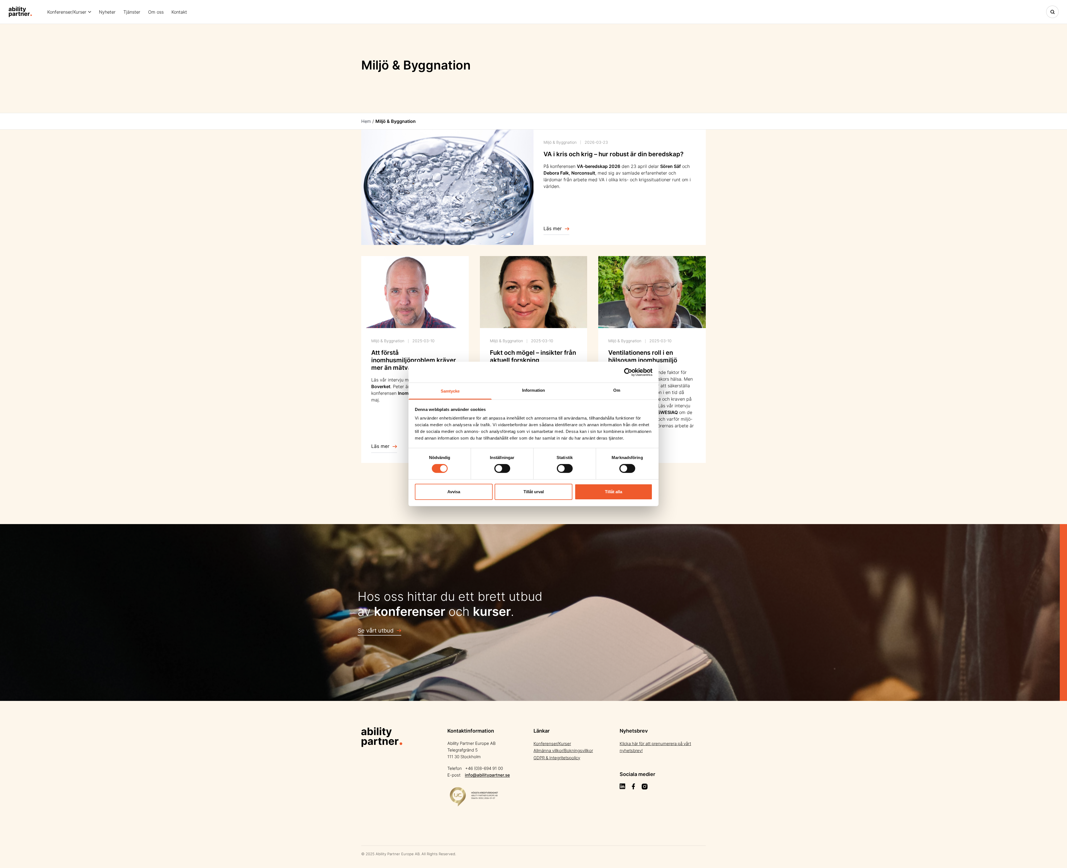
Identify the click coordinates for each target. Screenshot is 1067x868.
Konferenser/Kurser (66, 12)
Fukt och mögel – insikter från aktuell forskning (533, 356)
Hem (366, 121)
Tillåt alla (613, 491)
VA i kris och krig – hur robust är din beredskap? (614, 154)
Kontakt (179, 12)
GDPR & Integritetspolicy (557, 757)
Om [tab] (616, 390)
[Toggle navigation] (1052, 12)
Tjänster (131, 12)
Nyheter (107, 12)
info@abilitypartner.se (487, 775)
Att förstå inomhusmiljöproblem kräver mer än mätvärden (413, 360)
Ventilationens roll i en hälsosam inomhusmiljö (642, 356)
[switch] (502, 468)
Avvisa (453, 491)
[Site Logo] (20, 11)
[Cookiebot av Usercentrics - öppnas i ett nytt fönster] (628, 372)
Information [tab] (533, 390)
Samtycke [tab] (450, 391)
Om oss (156, 12)
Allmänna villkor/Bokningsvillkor (563, 750)
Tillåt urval (533, 491)
